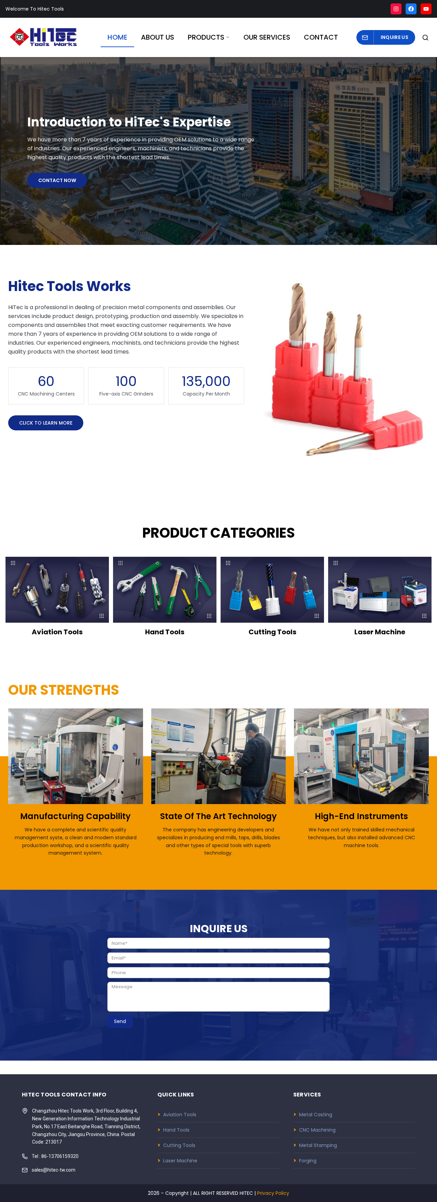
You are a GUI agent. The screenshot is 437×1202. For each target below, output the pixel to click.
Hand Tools (173, 1130)
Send (120, 1021)
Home (117, 37)
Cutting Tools (176, 1145)
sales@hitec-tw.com (53, 1170)
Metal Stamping (315, 1145)
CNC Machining (314, 1130)
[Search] (425, 37)
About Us (157, 37)
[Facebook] (411, 8)
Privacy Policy (273, 1193)
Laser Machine (177, 1160)
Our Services (266, 37)
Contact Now (57, 180)
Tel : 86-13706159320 (55, 1156)
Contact (321, 37)
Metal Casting (312, 1114)
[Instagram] (396, 8)
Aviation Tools (176, 1114)
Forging (304, 1160)
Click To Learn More (45, 422)
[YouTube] (426, 8)
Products (206, 37)
